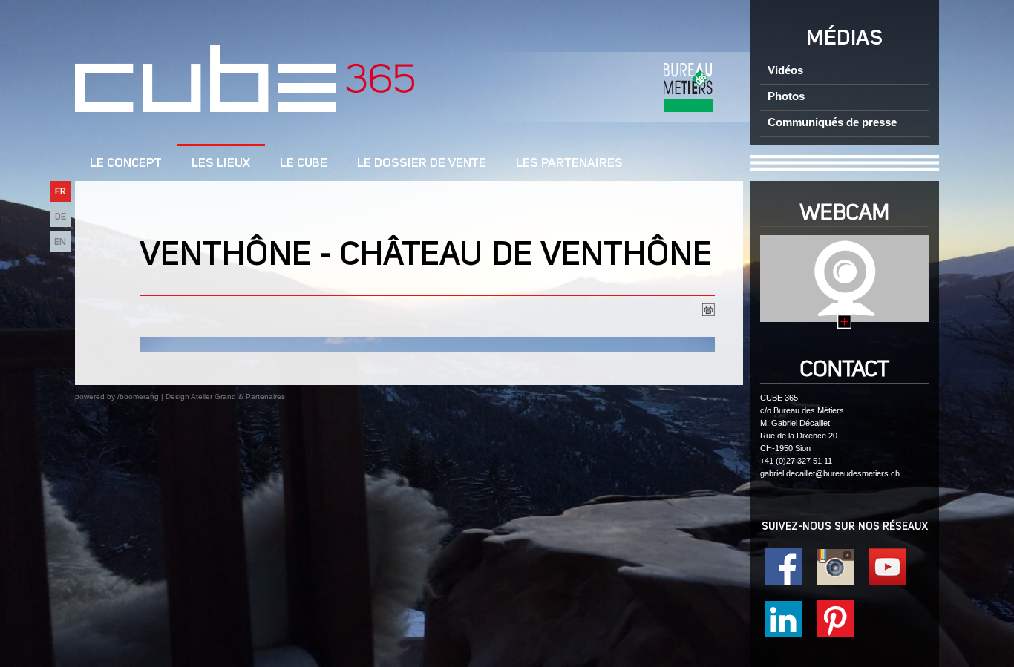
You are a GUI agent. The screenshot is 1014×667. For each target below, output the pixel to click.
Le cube (303, 163)
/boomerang (138, 396)
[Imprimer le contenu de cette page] (708, 312)
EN (60, 242)
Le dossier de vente (421, 163)
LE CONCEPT (126, 163)
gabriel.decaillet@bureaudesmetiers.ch (830, 473)
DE (60, 217)
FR (60, 192)
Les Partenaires (569, 163)
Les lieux (221, 163)
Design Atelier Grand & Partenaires (225, 396)
